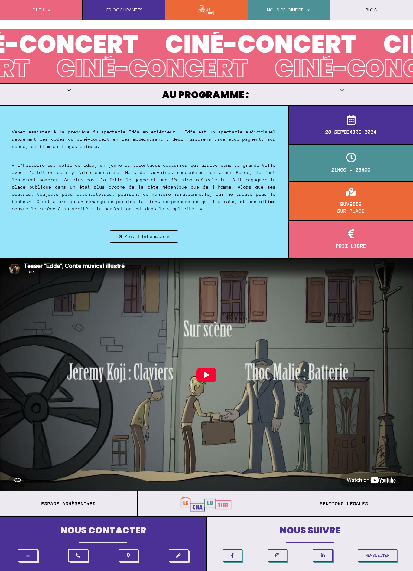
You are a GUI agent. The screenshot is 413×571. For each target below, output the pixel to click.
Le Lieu (37, 10)
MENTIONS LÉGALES (344, 504)
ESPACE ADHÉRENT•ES (68, 504)
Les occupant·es (124, 10)
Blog (371, 10)
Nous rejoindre (285, 10)
